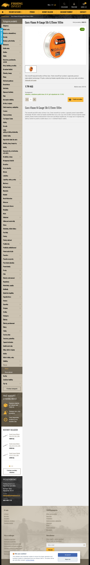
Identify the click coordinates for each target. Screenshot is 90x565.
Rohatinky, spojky (8, 285)
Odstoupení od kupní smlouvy (13, 546)
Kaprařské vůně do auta (10, 139)
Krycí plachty (7, 168)
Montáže (5, 191)
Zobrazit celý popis (30, 80)
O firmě (6, 514)
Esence (5, 111)
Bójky (4, 56)
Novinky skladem (47, 12)
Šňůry (5, 327)
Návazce (5, 202)
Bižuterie (6, 44)
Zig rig (5, 383)
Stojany (5, 308)
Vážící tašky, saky (8, 357)
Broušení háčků (7, 69)
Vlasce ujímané (8, 372)
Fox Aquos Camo (8, 118)
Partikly (5, 232)
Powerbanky (6, 266)
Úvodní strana (5, 16)
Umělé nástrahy (7, 346)
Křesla (5, 172)
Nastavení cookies (9, 554)
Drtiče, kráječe (7, 103)
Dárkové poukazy (8, 81)
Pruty (5, 270)
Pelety (5, 236)
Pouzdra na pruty (8, 259)
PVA (4, 274)
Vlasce (5, 365)
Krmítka (5, 164)
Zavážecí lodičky (8, 380)
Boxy (47, 525)
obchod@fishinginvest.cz (11, 495)
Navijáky (5, 210)
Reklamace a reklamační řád (12, 544)
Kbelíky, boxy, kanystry (10, 143)
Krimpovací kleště (8, 160)
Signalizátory (7, 297)
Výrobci (32, 12)
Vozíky (5, 376)
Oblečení (5, 217)
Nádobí (5, 195)
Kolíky (5, 147)
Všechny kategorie (11, 388)
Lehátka (5, 176)
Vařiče (5, 353)
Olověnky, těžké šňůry (9, 229)
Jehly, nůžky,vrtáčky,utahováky (10, 131)
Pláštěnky (49, 518)
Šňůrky (5, 319)
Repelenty (6, 282)
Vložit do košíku (77, 99)
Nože (4, 213)
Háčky (5, 122)
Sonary (5, 301)
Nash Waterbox (7, 198)
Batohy (5, 37)
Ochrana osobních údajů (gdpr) (13, 548)
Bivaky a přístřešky (9, 41)
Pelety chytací (7, 240)
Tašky (5, 331)
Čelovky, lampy (7, 73)
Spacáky (5, 304)
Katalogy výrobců (9, 521)
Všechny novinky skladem (12, 471)
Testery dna (6, 335)
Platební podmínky (9, 539)
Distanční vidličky (8, 100)
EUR (52, 5)
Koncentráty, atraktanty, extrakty (10, 152)
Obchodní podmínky (66, 12)
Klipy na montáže (51, 514)
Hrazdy (5, 126)
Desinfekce (6, 84)
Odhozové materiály (9, 221)
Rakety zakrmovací (9, 278)
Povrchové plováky (8, 263)
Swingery (6, 316)
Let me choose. (30, 560)
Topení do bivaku (8, 342)
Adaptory (6, 26)
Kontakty (83, 12)
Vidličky (5, 361)
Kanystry (49, 516)
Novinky (6, 516)
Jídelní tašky (7, 136)
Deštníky (5, 88)
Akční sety (6, 29)
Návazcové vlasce (8, 206)
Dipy (4, 96)
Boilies (5, 52)
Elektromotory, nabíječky (10, 107)
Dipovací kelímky (8, 92)
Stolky (5, 312)
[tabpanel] (11, 447)
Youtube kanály (8, 523)
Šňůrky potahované (9, 323)
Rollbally (5, 289)
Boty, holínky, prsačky (9, 65)
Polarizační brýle (8, 251)
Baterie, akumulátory (9, 33)
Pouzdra (5, 255)
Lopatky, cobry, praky (9, 179)
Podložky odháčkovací (9, 247)
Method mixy (7, 187)
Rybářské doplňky (8, 293)
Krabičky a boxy (7, 157)
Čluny (4, 77)
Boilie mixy (6, 48)
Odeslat (50, 550)
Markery (5, 183)
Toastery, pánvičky (8, 338)
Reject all (67, 559)
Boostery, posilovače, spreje (9, 61)
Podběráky (6, 244)
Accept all (67, 555)
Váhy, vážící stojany (9, 350)
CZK (55, 5)
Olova (4, 225)
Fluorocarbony (7, 115)
